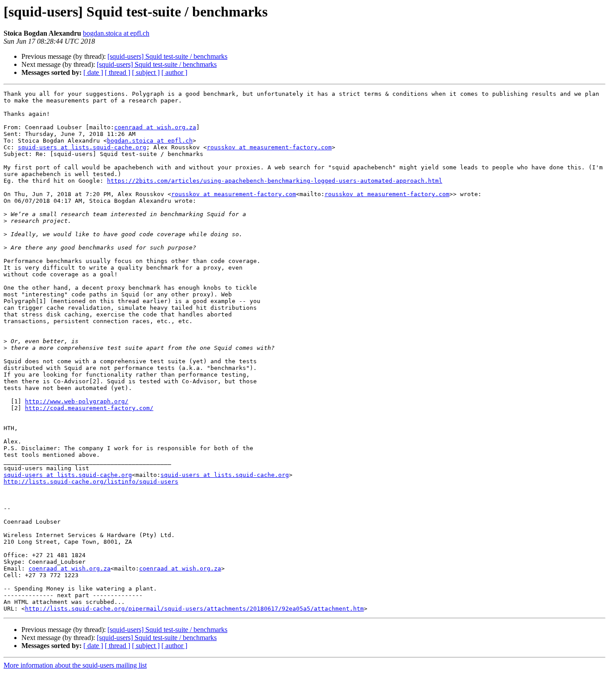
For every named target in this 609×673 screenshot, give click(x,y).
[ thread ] (117, 72)
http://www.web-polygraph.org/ (76, 401)
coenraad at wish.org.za (155, 127)
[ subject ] (146, 72)
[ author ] (174, 72)
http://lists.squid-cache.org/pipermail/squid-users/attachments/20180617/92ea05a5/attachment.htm (194, 608)
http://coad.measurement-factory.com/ (89, 408)
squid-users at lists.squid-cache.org (82, 147)
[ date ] (93, 72)
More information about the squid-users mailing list (75, 665)
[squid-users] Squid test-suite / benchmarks (167, 56)
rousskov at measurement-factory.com (269, 147)
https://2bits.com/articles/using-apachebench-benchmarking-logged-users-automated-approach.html (274, 180)
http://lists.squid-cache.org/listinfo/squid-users (91, 481)
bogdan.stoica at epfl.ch (116, 33)
